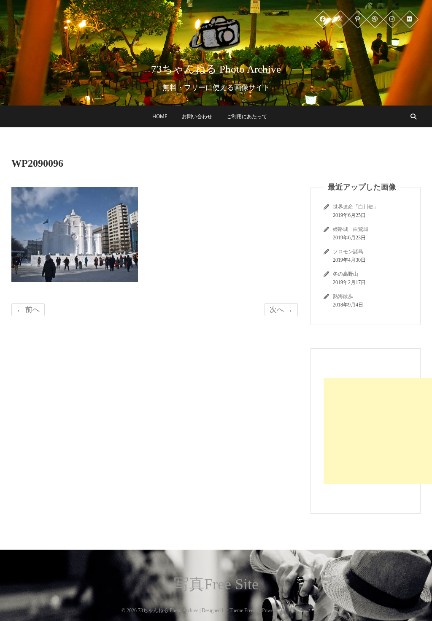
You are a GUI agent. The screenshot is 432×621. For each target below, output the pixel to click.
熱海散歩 (343, 296)
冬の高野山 (345, 274)
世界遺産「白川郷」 (355, 207)
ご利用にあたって (247, 116)
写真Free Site (216, 584)
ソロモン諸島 (348, 252)
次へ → (281, 310)
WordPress (299, 610)
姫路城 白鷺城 (350, 229)
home (159, 116)
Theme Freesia (244, 610)
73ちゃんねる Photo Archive (216, 69)
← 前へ (28, 310)
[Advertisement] (378, 431)
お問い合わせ (197, 116)
